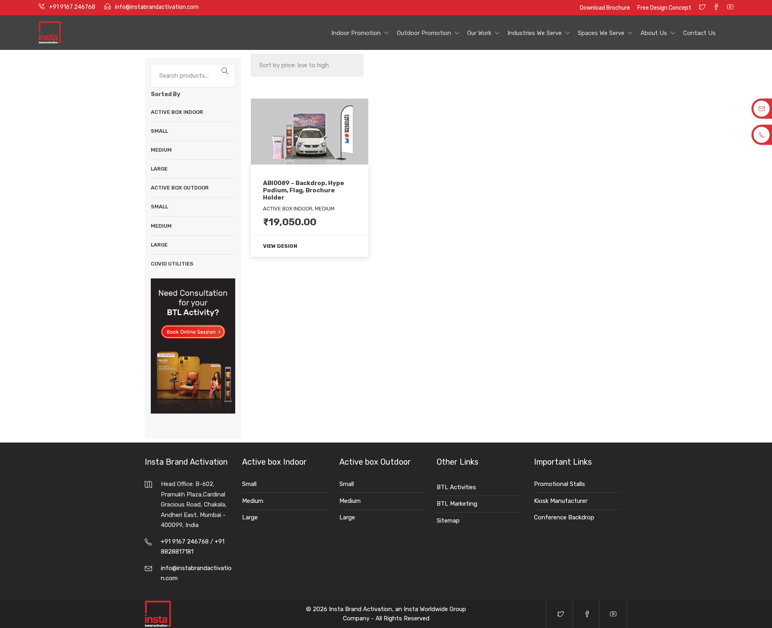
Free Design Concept (664, 7)
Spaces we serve (601, 33)
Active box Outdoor (180, 188)
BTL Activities (456, 487)
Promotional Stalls (559, 484)
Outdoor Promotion (424, 33)
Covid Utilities (172, 264)
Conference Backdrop (564, 517)
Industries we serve (534, 33)
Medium (161, 150)
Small (159, 131)
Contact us (699, 33)
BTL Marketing (457, 503)
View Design (280, 246)
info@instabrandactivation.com (157, 7)
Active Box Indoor (177, 112)
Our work (479, 33)
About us (654, 33)
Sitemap (448, 520)
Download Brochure (605, 7)
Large (159, 169)
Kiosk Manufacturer (560, 500)
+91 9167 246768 (72, 7)
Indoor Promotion (356, 33)
